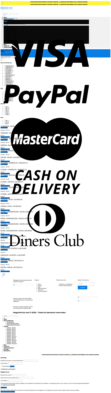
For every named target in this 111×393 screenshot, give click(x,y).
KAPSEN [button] (8, 73)
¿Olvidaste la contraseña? (8, 369)
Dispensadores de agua (14, 23)
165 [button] (7, 110)
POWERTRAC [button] (9, 81)
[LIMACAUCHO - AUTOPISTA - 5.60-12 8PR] (13, 236)
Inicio (5, 17)
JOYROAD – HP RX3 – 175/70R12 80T (11, 206)
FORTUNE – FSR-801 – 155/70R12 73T (11, 157)
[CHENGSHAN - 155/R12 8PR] (9, 126)
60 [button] (7, 120)
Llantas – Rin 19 (11, 38)
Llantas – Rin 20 (12, 41)
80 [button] (7, 123)
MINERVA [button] (8, 79)
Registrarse (3, 387)
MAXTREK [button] (8, 76)
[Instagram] (84, 293)
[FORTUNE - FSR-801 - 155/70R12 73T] (12, 150)
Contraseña (4, 363)
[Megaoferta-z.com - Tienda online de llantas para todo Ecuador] (6, 7)
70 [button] (7, 122)
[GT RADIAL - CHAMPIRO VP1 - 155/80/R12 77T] (14, 163)
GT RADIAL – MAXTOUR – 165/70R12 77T (12, 181)
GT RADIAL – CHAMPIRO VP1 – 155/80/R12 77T (14, 169)
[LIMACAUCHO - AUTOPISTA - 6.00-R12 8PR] (13, 248)
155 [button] (7, 108)
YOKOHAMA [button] (9, 85)
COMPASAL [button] (9, 67)
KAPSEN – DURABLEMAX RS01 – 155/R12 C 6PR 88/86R (16, 230)
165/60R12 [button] (9, 97)
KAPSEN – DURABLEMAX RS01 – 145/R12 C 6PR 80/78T (16, 218)
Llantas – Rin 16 (11, 32)
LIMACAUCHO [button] (10, 75)
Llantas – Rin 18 (11, 37)
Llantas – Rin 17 (11, 34)
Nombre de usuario (6, 375)
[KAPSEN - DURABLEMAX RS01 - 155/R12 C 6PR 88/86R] (17, 224)
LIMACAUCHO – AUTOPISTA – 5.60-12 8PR (12, 243)
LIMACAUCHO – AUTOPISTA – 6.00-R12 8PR (13, 255)
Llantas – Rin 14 (11, 29)
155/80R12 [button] (9, 94)
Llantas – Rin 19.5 (12, 40)
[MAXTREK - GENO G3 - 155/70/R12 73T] (12, 260)
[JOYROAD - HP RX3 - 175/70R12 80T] (11, 199)
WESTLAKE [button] (9, 84)
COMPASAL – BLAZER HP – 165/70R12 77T (12, 145)
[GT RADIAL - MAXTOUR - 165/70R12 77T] (12, 175)
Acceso (12, 366)
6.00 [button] (7, 114)
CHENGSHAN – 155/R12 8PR (8, 133)
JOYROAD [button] (9, 72)
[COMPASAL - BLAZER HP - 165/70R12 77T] (13, 138)
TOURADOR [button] (9, 82)
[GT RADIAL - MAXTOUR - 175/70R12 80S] (13, 187)
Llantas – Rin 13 (11, 28)
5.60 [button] (7, 113)
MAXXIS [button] (8, 78)
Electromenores (9, 19)
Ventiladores (10, 20)
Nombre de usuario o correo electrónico (12, 360)
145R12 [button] (8, 91)
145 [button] (7, 107)
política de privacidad (9, 385)
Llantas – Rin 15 (11, 31)
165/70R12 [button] (9, 99)
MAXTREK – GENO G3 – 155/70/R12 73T (12, 267)
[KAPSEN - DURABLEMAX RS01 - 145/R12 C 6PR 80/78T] (17, 211)
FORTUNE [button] (8, 69)
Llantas (6, 25)
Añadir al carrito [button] (5, 137)
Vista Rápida (4, 127)
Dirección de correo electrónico (10, 378)
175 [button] (7, 111)
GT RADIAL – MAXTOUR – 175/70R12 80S (12, 194)
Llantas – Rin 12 (11, 26)
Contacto (6, 46)
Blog (5, 44)
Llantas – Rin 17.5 (12, 35)
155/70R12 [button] (9, 93)
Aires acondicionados (13, 22)
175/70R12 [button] (9, 100)
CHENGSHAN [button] (9, 66)
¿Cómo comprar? (9, 47)
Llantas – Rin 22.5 (12, 43)
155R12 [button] (8, 96)
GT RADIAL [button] (9, 70)
